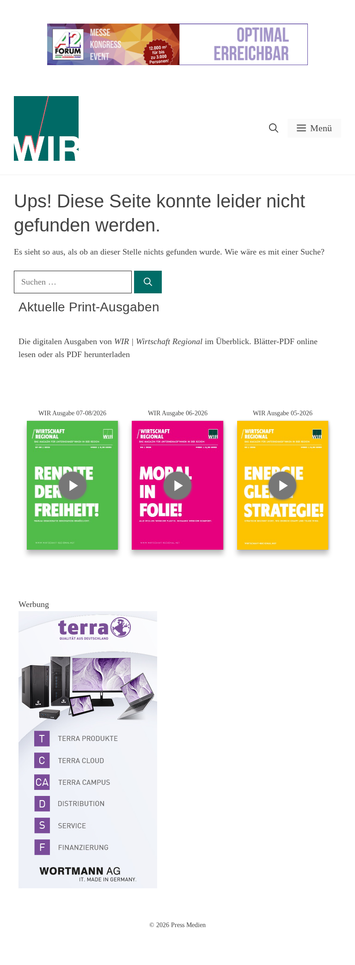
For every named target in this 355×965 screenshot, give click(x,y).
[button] (274, 128)
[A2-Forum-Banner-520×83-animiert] (177, 63)
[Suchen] (148, 282)
